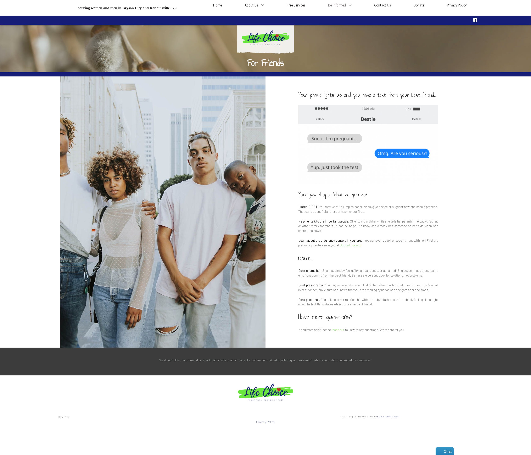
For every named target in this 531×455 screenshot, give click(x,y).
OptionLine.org (350, 245)
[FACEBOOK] (475, 20)
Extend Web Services (388, 416)
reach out (337, 330)
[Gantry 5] (266, 393)
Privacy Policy (265, 422)
